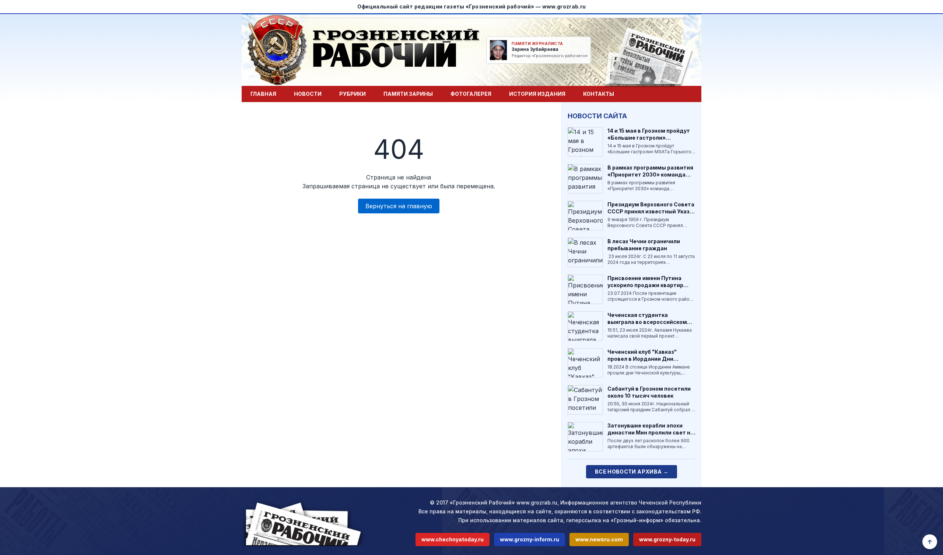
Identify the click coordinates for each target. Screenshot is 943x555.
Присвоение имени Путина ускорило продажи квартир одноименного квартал (645, 285)
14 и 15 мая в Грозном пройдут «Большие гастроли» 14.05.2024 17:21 (648, 138)
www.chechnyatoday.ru (452, 539)
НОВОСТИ (308, 94)
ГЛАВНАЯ (263, 94)
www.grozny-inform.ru (529, 539)
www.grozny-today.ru (667, 539)
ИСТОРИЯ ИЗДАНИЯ (537, 94)
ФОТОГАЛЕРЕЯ (471, 94)
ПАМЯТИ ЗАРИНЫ (408, 94)
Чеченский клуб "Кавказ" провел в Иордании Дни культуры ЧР (642, 359)
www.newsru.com (599, 539)
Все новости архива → (631, 471)
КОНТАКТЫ (598, 94)
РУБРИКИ (352, 94)
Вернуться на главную (398, 206)
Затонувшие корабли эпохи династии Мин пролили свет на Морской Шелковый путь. (650, 432)
